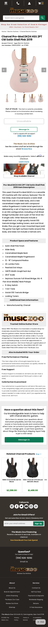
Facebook (17, 506)
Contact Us (36, 588)
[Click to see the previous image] (4, 70)
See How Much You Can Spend (24, 540)
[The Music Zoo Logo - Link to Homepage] (24, 10)
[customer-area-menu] (30, 3)
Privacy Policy (16, 619)
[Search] (42, 17)
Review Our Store (12, 603)
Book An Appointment (12, 592)
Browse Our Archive (24, 573)
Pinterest (36, 506)
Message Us (24, 129)
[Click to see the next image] (43, 70)
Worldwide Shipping (36, 600)
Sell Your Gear (36, 592)
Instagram (31, 506)
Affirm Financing (12, 596)
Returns (36, 603)
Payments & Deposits (36, 596)
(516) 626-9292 (24, 136)
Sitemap (12, 607)
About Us (12, 588)
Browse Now (27, 149)
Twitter (21, 506)
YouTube (26, 506)
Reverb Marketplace (12, 506)
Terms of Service (26, 619)
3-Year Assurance (36, 607)
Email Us (24, 561)
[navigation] (6, 3)
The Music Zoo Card (12, 600)
